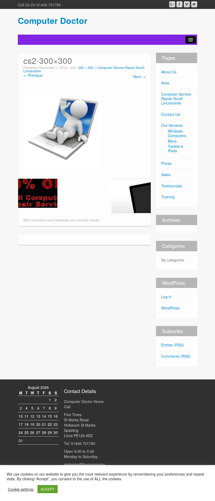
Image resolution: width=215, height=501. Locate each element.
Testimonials (171, 185)
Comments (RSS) (175, 356)
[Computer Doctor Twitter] (194, 4)
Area (165, 82)
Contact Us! (171, 114)
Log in (166, 296)
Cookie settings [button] (21, 489)
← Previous (32, 75)
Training (168, 196)
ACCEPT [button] (48, 489)
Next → (139, 76)
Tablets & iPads (175, 148)
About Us (168, 71)
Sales (165, 174)
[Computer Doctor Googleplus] (172, 4)
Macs (172, 141)
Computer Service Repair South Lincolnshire (176, 98)
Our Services (172, 125)
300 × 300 (85, 67)
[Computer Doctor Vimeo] (187, 4)
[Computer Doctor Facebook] (179, 4)
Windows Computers (177, 133)
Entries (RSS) (172, 344)
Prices (166, 163)
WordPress (170, 308)
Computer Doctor (52, 20)
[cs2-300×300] (62, 128)
